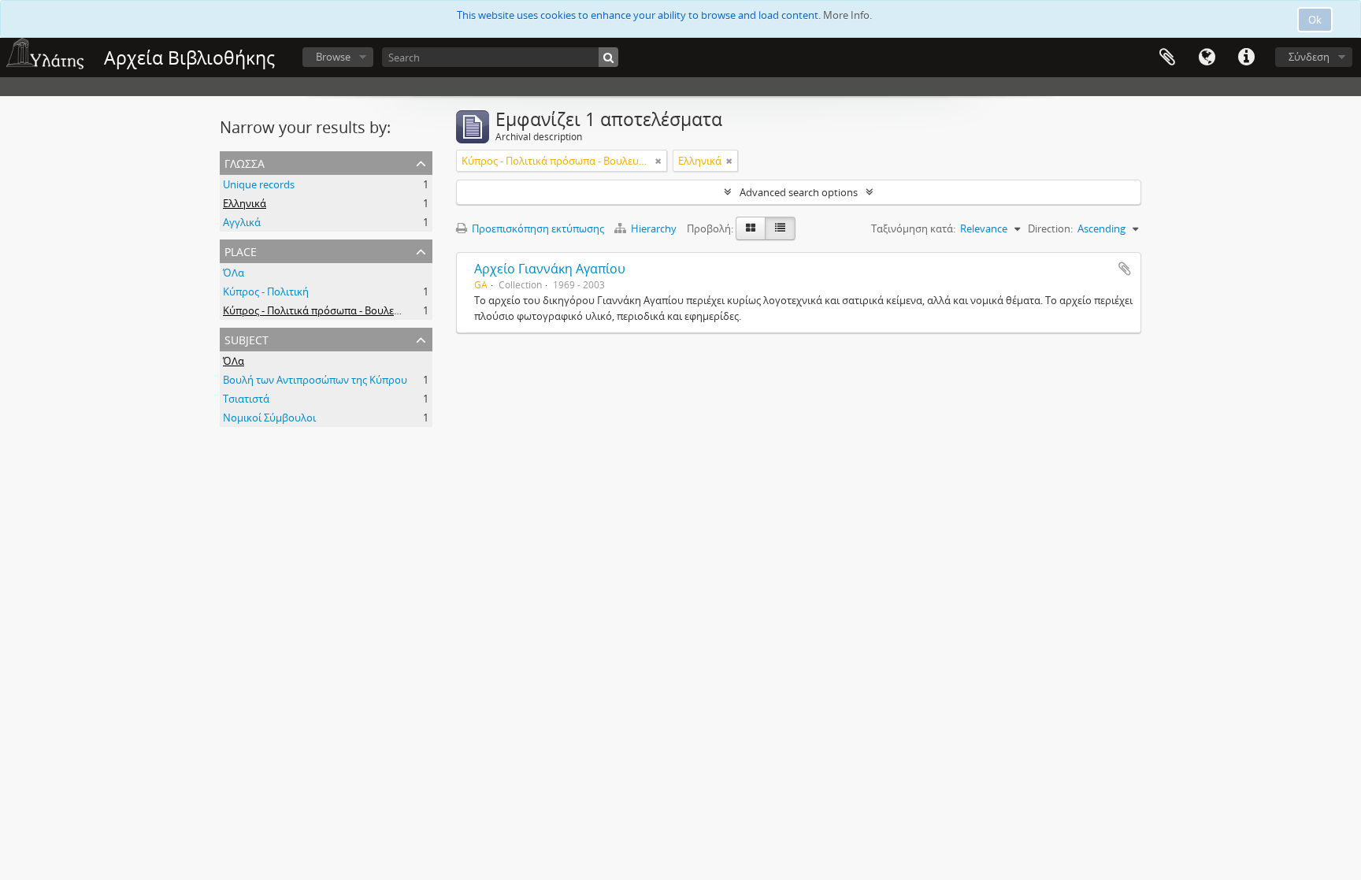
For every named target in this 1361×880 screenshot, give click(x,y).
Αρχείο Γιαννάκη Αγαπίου (549, 268)
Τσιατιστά (246, 399)
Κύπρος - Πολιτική (266, 291)
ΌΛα (233, 272)
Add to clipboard (1125, 269)
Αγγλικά (242, 222)
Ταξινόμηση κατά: (913, 228)
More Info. (847, 15)
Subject (246, 338)
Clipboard (1167, 57)
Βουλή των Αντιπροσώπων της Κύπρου (315, 380)
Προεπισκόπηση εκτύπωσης (536, 228)
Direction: (1050, 228)
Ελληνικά (244, 203)
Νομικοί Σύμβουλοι (269, 417)
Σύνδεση (1309, 57)
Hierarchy (654, 228)
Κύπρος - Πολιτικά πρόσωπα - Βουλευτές (318, 310)
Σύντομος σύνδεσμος (1246, 57)
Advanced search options (799, 192)
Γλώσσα (1206, 57)
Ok (1315, 20)
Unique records (259, 184)
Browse (333, 57)
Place (240, 250)
